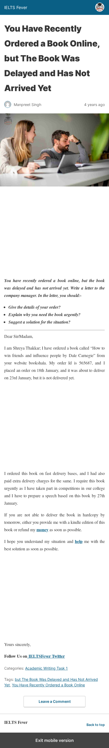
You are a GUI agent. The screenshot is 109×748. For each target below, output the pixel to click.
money (42, 529)
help (79, 541)
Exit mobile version (54, 740)
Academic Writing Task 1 (46, 668)
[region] (54, 233)
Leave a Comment (55, 701)
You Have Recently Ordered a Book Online (48, 685)
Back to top (96, 725)
